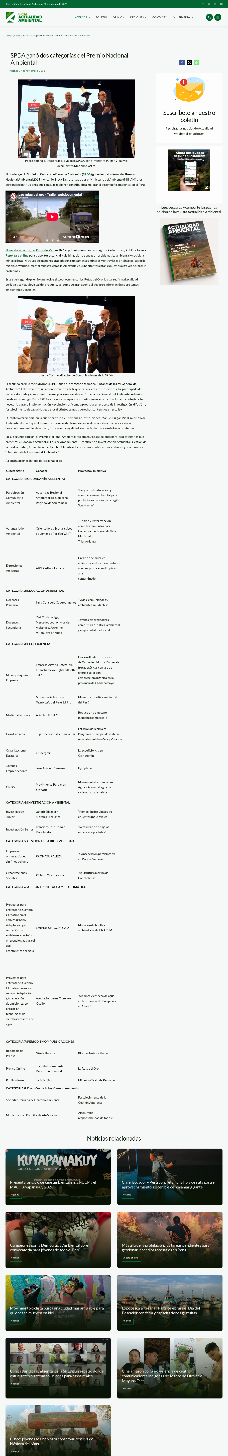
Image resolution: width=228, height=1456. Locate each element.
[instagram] (215, 4)
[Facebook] (182, 62)
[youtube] (221, 4)
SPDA (87, 174)
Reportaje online (17, 255)
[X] (189, 62)
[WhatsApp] (196, 62)
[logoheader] (24, 13)
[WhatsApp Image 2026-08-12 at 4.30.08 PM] (189, 219)
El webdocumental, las (30, 250)
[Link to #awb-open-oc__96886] (209, 17)
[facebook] (203, 4)
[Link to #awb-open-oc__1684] (217, 17)
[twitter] (209, 4)
